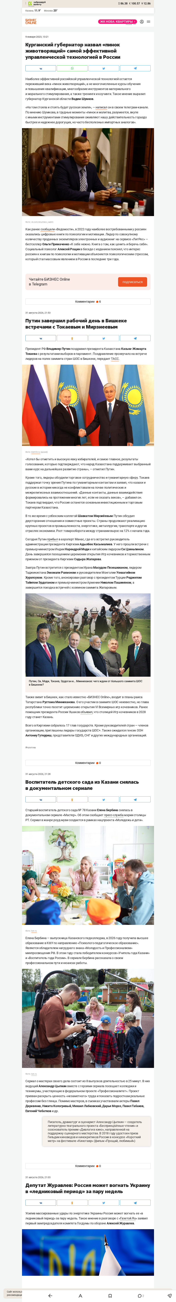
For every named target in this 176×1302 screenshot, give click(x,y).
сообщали (48, 229)
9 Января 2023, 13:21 (37, 36)
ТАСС (115, 358)
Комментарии (88, 301)
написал (101, 107)
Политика (30, 747)
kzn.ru (34, 931)
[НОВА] (116, 21)
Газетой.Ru (128, 1218)
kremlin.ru (35, 452)
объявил (86, 712)
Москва (48, 10)
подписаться (133, 282)
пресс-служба (114, 815)
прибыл (52, 539)
